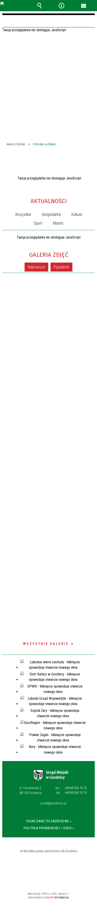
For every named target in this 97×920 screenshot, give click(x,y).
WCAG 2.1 (63, 880)
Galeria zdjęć (48, 254)
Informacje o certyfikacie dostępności (48, 865)
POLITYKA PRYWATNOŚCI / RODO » (49, 828)
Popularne (61, 267)
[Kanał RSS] (91, 202)
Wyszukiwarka (39, 5)
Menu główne (83, 5)
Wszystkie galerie (46, 644)
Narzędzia (61, 5)
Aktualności (48, 201)
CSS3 (48, 881)
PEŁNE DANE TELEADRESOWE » (48, 821)
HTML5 (41, 881)
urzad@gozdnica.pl (53, 803)
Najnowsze (36, 267)
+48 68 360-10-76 (71, 788)
